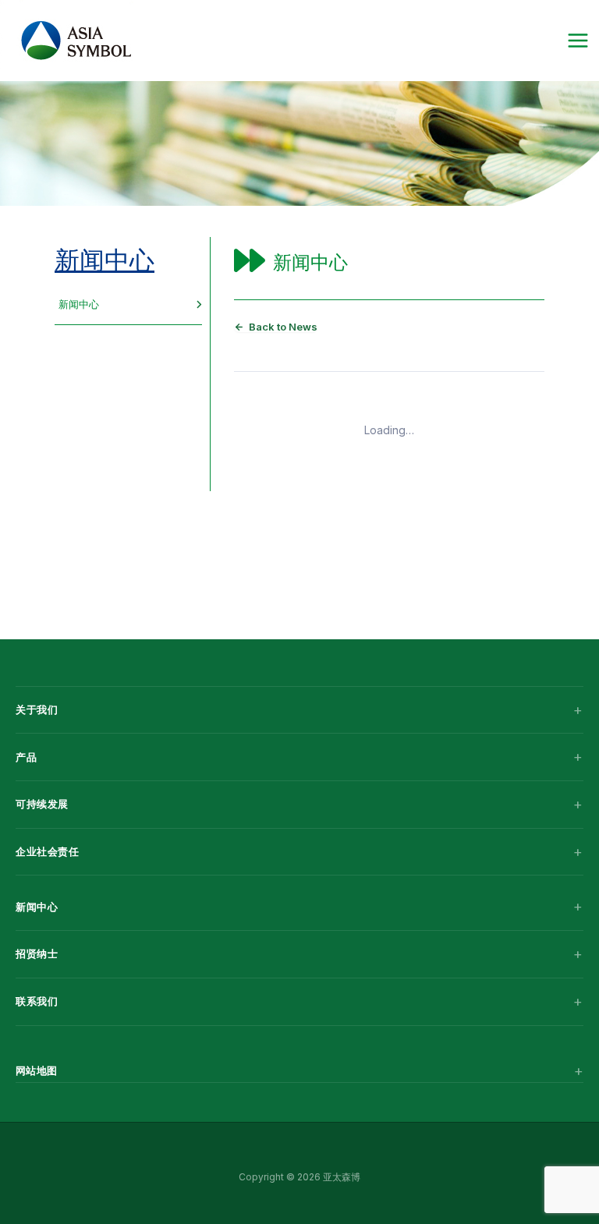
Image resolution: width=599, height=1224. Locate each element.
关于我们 (37, 709)
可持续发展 (42, 804)
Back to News (283, 327)
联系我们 (37, 1001)
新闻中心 (104, 260)
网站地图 (37, 1070)
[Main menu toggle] (577, 40)
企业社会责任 (47, 851)
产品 (26, 757)
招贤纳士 (37, 953)
